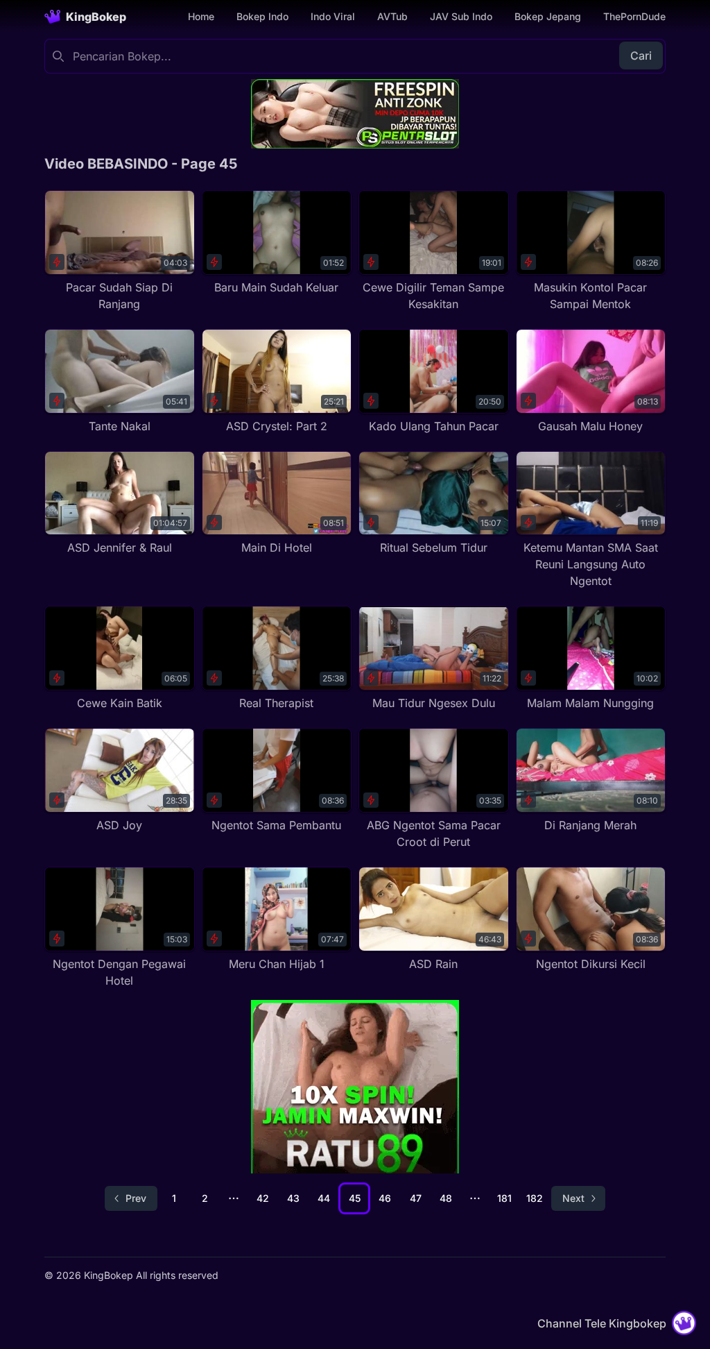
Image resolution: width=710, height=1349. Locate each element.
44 (324, 1198)
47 (416, 1198)
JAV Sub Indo (461, 16)
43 (293, 1198)
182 (534, 1198)
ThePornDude (634, 16)
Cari (641, 55)
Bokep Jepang (547, 16)
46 (385, 1198)
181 (504, 1198)
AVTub (392, 16)
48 (446, 1198)
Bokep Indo (262, 16)
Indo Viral (333, 16)
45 (355, 1198)
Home (201, 16)
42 (263, 1198)
